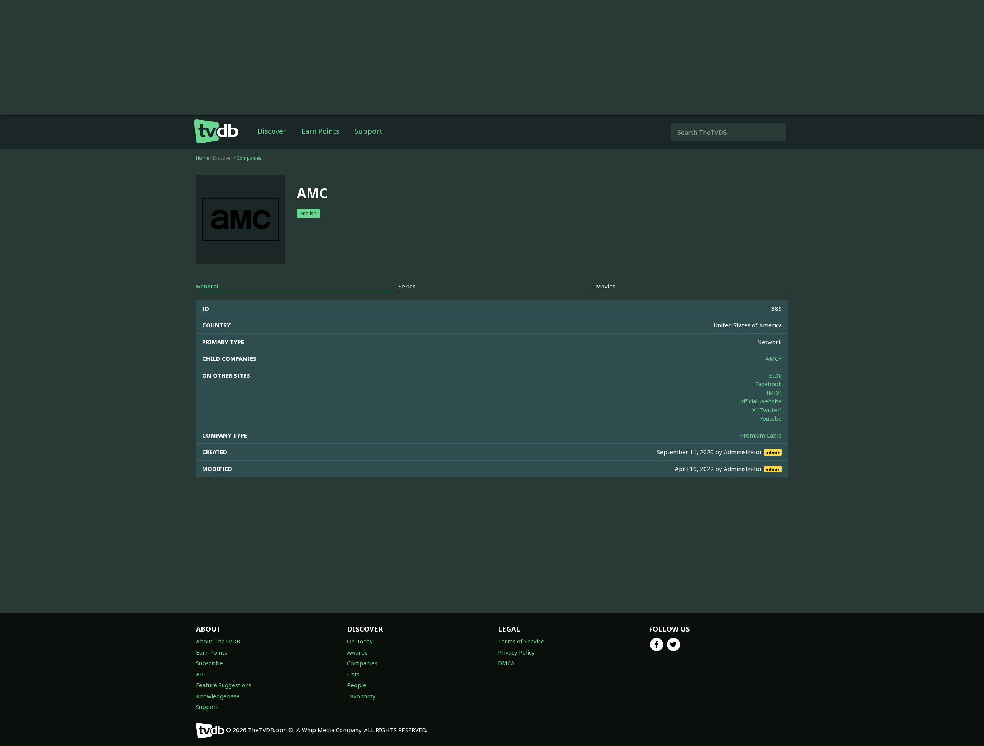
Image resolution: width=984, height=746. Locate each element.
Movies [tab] (605, 286)
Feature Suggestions (223, 685)
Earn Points (320, 131)
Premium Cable (761, 435)
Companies (249, 158)
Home (202, 158)
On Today (360, 641)
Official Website (760, 401)
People (356, 685)
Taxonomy (361, 696)
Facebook (768, 384)
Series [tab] (407, 286)
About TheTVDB (218, 641)
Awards (357, 652)
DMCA (506, 663)
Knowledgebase (218, 696)
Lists (353, 674)
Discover (272, 131)
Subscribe (209, 663)
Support (368, 131)
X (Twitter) (767, 410)
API (200, 674)
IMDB (774, 392)
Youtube (771, 418)
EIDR (775, 375)
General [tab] (207, 286)
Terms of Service (521, 641)
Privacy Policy (516, 652)
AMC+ (774, 358)
